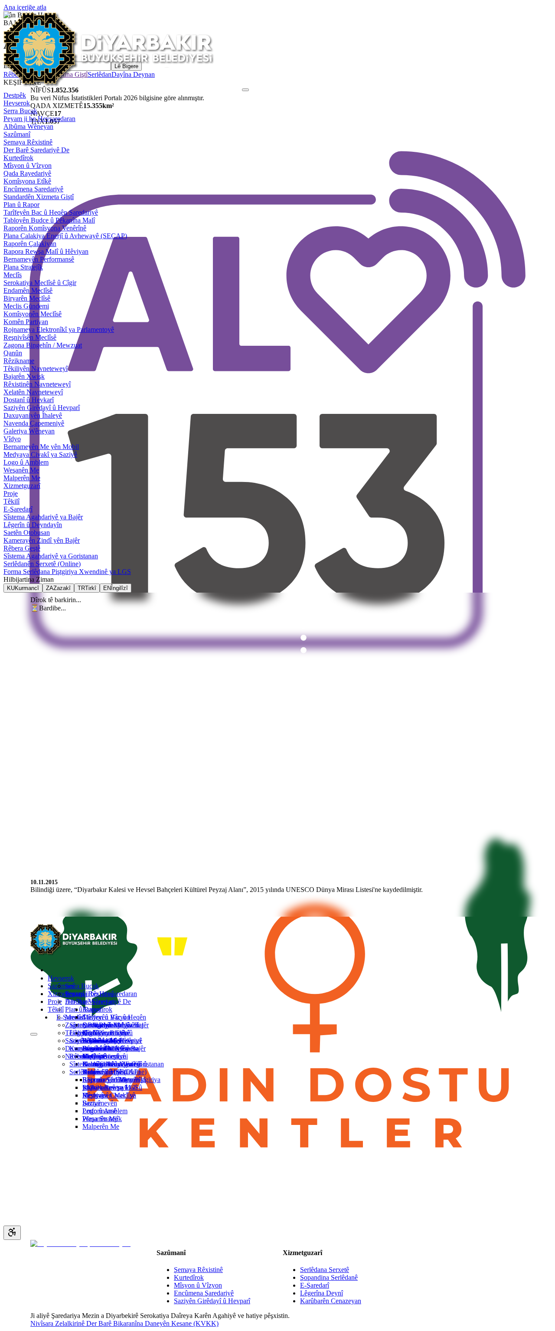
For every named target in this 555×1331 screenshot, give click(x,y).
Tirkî (36, 903)
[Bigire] (245, 90)
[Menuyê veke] (33, 1034)
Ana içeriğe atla (24, 7)
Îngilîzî (38, 910)
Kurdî (37, 897)
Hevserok (61, 978)
